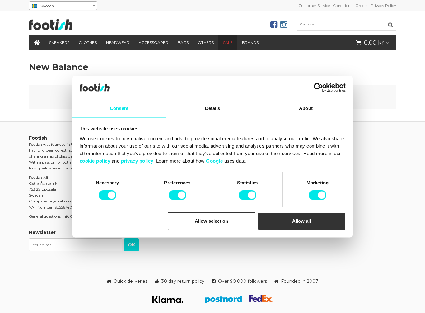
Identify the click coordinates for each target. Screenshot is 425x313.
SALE (228, 42)
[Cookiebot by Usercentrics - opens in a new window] (318, 87)
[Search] (390, 24)
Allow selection (211, 221)
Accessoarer (153, 42)
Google (214, 161)
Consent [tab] (119, 108)
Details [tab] (212, 108)
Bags (183, 42)
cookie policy (95, 161)
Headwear (117, 42)
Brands (250, 42)
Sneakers (59, 42)
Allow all (301, 221)
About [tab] (306, 108)
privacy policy (137, 161)
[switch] (177, 195)
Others (206, 42)
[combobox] (63, 5)
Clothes (88, 42)
